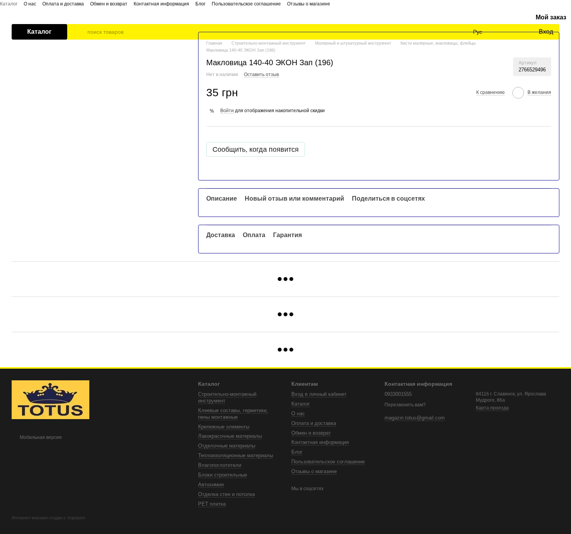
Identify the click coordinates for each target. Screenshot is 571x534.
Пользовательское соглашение (246, 4)
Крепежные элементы (223, 427)
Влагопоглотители (219, 465)
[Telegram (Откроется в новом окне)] (352, 3)
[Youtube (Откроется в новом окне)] (342, 3)
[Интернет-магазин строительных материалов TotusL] (50, 399)
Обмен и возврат (108, 4)
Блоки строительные (222, 475)
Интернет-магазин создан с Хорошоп (48, 517)
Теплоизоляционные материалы (235, 455)
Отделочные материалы (226, 446)
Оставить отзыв (261, 74)
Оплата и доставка (63, 4)
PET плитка (212, 504)
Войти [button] (227, 110)
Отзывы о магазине (308, 4)
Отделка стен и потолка (226, 494)
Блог (200, 4)
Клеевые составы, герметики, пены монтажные (233, 413)
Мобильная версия (40, 437)
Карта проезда (492, 408)
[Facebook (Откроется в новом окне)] (333, 3)
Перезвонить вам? (405, 404)
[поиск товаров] (81, 32)
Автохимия (211, 484)
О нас (30, 4)
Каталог (8, 4)
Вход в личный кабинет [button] (318, 394)
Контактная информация (161, 4)
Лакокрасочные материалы (230, 436)
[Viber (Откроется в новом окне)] (361, 3)
